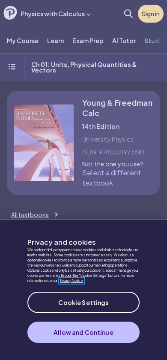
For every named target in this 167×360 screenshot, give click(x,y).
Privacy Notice (71, 281)
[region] (83, 289)
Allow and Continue (83, 332)
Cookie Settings (83, 302)
